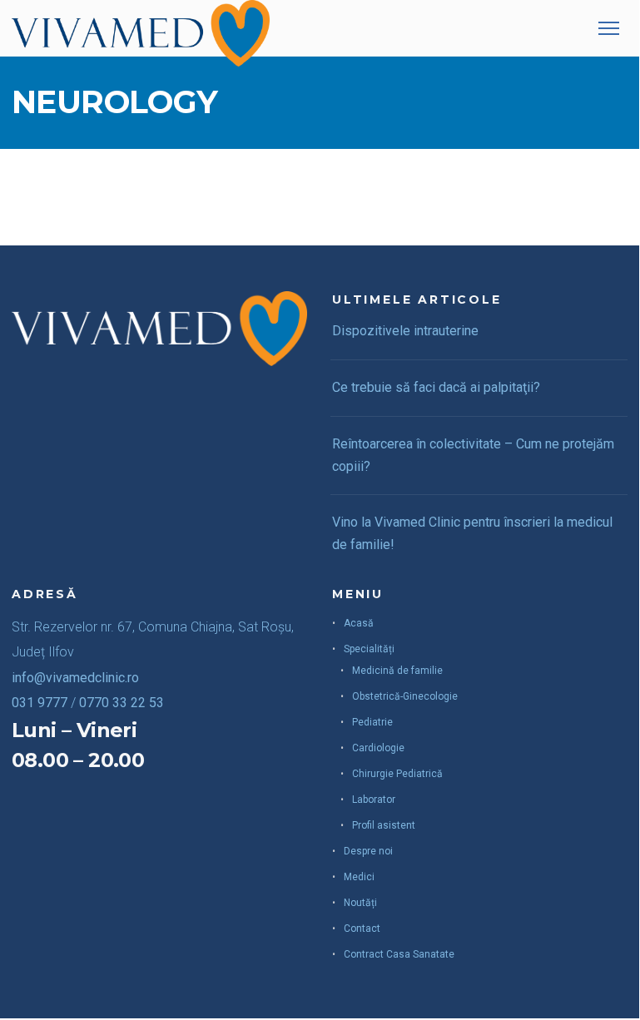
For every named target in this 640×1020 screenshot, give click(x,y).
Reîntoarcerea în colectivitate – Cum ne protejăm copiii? (473, 455)
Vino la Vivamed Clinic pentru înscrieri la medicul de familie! (472, 533)
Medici (359, 877)
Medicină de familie (397, 670)
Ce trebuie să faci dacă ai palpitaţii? (436, 387)
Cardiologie (378, 748)
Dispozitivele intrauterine (405, 331)
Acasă (359, 623)
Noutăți (360, 903)
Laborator (373, 799)
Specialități (369, 649)
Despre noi (368, 851)
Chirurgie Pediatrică (397, 774)
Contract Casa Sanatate (399, 954)
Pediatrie (372, 722)
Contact (362, 928)
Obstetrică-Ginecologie (405, 696)
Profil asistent (383, 825)
